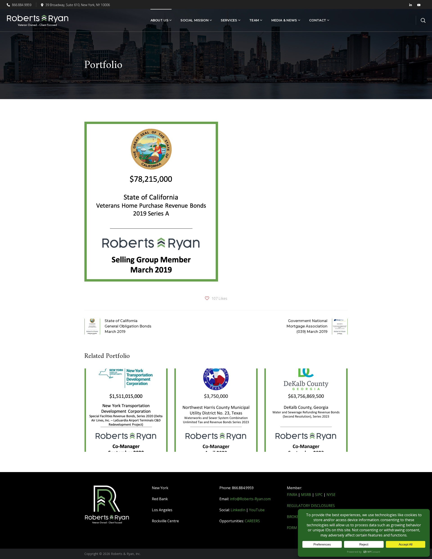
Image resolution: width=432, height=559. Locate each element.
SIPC (319, 494)
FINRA (292, 494)
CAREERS (252, 520)
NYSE (330, 494)
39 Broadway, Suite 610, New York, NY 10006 (77, 5)
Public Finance (107, 394)
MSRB (306, 494)
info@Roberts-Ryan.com (250, 498)
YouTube (257, 509)
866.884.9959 (21, 5)
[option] (126, 413)
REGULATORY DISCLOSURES (311, 505)
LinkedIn (238, 509)
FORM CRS (295, 527)
